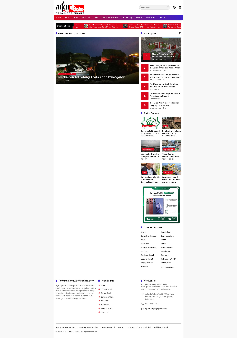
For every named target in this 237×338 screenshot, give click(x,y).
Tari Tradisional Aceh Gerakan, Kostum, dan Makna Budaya (164, 85)
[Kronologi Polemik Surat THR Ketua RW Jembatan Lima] (171, 169)
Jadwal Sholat (147, 259)
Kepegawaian (147, 263)
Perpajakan (166, 263)
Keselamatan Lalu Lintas (67, 74)
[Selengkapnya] (180, 33)
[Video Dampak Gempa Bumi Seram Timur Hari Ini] (171, 146)
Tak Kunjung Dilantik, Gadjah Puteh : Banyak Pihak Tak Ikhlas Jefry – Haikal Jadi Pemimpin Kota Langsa (150, 179)
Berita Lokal (168, 172)
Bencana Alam (167, 236)
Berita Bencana (148, 149)
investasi (105, 301)
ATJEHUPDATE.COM (71, 331)
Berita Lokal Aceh (149, 126)
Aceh (166, 126)
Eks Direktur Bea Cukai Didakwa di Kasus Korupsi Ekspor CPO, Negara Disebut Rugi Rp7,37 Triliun (133, 26)
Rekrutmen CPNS (168, 259)
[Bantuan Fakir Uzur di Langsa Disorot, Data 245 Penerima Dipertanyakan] (150, 123)
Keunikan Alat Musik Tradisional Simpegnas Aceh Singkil (164, 104)
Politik (163, 243)
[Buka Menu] (179, 7)
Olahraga (145, 251)
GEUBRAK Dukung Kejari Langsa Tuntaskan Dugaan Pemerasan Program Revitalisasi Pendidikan (173, 26)
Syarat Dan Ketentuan (66, 327)
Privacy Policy (134, 327)
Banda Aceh (106, 293)
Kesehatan (165, 251)
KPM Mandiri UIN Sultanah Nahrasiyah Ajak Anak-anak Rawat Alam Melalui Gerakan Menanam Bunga (93, 26)
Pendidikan (165, 232)
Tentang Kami (108, 327)
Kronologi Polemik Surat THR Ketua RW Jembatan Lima (171, 179)
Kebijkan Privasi (161, 327)
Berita (163, 240)
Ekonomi (164, 255)
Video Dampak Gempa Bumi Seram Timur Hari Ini (171, 156)
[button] (168, 7)
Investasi (145, 243)
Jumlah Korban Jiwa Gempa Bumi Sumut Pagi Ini (150, 156)
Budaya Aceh (167, 247)
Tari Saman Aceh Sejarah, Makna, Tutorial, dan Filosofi (165, 94)
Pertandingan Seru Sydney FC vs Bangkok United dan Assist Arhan (165, 66)
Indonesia (105, 304)
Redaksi (146, 327)
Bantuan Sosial (147, 255)
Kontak (121, 327)
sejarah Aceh (106, 308)
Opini (143, 232)
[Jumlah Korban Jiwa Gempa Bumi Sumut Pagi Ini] (150, 146)
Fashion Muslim (167, 267)
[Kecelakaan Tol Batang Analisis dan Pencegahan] (97, 60)
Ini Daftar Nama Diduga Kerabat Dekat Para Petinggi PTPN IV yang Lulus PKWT (165, 76)
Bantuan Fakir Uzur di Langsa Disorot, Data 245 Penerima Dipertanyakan (150, 133)
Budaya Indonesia (148, 247)
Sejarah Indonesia (148, 236)
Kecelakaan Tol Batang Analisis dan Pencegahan (92, 77)
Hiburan (144, 266)
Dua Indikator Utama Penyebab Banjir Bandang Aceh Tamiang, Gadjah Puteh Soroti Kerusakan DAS (171, 133)
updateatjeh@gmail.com (156, 308)
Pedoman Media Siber (89, 327)
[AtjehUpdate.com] (70, 7)
